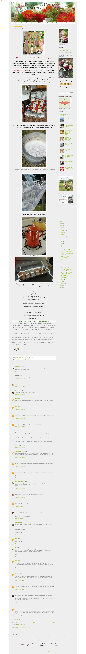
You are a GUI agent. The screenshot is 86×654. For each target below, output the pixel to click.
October (62, 234)
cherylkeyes (17, 573)
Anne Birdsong (18, 593)
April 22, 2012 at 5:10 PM (19, 616)
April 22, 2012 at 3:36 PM (19, 603)
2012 (61, 229)
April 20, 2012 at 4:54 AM (20, 401)
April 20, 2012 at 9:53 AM (20, 488)
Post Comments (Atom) (21, 624)
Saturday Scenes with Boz (66, 249)
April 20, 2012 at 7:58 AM (20, 477)
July (62, 239)
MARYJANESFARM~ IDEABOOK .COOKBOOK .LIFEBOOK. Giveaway (69, 132)
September (63, 236)
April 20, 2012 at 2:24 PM (19, 518)
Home (13, 22)
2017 (61, 219)
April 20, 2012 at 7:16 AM (20, 457)
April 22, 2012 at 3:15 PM (19, 589)
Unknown (17, 398)
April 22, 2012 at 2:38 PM (19, 580)
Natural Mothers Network (20, 451)
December (63, 230)
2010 (61, 287)
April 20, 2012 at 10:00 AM (20, 506)
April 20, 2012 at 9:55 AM (20, 497)
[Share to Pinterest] (32, 357)
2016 (61, 221)
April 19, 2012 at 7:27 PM (19, 371)
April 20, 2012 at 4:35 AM (20, 394)
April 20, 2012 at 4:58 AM (20, 426)
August (62, 237)
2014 (61, 225)
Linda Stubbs (17, 522)
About (17, 22)
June (62, 241)
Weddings (28, 22)
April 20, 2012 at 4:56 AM (20, 418)
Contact (34, 22)
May (62, 243)
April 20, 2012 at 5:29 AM (20, 447)
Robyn (16, 430)
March (62, 279)
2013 (61, 227)
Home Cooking (69, 22)
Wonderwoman (18, 390)
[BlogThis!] (29, 357)
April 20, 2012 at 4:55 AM (20, 409)
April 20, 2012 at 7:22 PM (19, 543)
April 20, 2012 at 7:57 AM (20, 466)
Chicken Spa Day (64, 277)
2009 (61, 289)
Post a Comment (17, 619)
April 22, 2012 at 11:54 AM (20, 568)
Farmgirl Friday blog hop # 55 (66, 251)
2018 (61, 218)
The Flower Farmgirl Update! (66, 267)
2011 (61, 285)
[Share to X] (30, 357)
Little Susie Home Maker (20, 481)
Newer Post (14, 622)
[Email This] (28, 357)
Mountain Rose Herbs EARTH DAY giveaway (69, 156)
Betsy (16, 547)
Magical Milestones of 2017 (65, 50)
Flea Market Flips (60, 22)
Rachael (16, 510)
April (62, 245)
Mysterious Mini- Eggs (65, 275)
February (63, 281)
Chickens (52, 22)
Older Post (54, 622)
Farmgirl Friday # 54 (18, 359)
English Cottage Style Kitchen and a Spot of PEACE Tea (69, 125)
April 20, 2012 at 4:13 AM (20, 386)
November (63, 232)
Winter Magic (67, 118)
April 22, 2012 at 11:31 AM (20, 556)
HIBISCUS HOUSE (19, 366)
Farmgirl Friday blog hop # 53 (66, 265)
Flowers (22, 22)
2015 (61, 223)
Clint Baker (17, 382)
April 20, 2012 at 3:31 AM (20, 378)
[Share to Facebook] (31, 357)
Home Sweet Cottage (26, 359)
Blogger (48, 651)
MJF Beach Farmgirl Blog (43, 22)
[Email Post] (26, 357)
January (62, 283)
